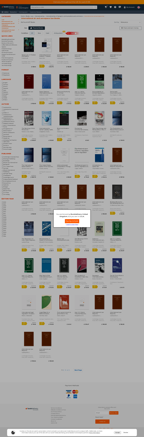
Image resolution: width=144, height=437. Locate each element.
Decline (126, 432)
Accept (117, 432)
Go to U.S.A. (72, 221)
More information (94, 432)
